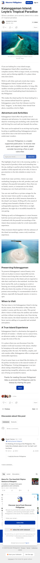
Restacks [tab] (13, 422)
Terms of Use (29, 534)
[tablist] (9, 422)
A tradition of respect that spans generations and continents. (11, 485)
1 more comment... (7, 465)
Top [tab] (4, 474)
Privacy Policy (20, 537)
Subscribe (29, 2)
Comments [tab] (6, 422)
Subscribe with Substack (21, 530)
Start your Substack (15, 554)
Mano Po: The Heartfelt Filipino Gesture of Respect (13, 480)
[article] (20, 485)
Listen (36, 22)
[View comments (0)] (12, 490)
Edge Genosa (13, 488)
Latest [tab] (8, 474)
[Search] (37, 474)
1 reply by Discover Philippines (17, 456)
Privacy (23, 548)
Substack (11, 559)
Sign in (36, 2)
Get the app (29, 554)
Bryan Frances (10, 439)
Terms (28, 548)
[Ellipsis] (37, 439)
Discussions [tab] (15, 474)
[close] (34, 497)
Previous (7, 409)
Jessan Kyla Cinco (11, 21)
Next (33, 409)
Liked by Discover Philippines (15, 441)
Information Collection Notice (23, 536)
